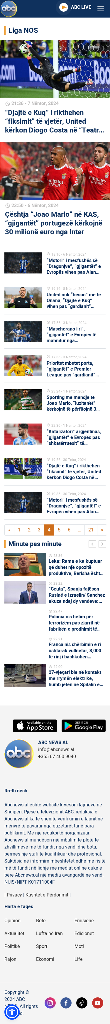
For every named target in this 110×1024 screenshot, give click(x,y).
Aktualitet (14, 933)
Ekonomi (45, 959)
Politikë (12, 946)
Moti (79, 946)
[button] (12, 1012)
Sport (41, 946)
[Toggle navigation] (101, 9)
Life (79, 959)
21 (91, 529)
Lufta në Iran (49, 933)
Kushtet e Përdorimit (47, 895)
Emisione (84, 920)
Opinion (12, 920)
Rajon (10, 959)
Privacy (14, 895)
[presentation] (94, 545)
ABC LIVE (81, 7)
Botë (41, 920)
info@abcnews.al (56, 749)
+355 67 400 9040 (57, 756)
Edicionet (84, 933)
